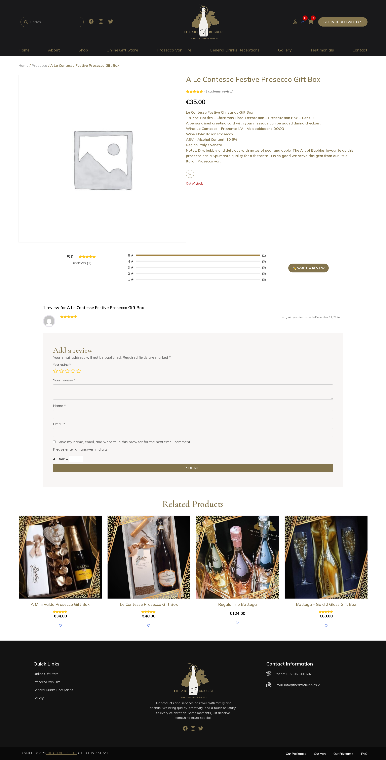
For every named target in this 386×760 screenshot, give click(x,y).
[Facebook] (91, 22)
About (54, 49)
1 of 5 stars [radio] (55, 371)
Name (59, 405)
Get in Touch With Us (342, 22)
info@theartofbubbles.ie (302, 685)
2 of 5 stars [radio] (61, 371)
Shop (83, 49)
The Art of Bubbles (61, 753)
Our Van (320, 754)
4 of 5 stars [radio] (73, 371)
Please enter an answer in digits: (80, 449)
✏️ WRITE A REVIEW (308, 268)
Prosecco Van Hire (174, 49)
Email (59, 423)
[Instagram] (101, 22)
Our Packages (296, 754)
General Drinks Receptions (235, 49)
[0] (302, 22)
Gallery (285, 49)
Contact (360, 49)
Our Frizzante (343, 754)
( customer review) (218, 91)
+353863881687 (299, 674)
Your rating (62, 365)
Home (24, 49)
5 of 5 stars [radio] (78, 371)
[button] (190, 174)
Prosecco (39, 65)
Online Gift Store (122, 49)
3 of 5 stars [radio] (67, 371)
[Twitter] (110, 22)
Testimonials (322, 49)
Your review (64, 380)
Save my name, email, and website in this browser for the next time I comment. (124, 442)
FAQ (364, 754)
